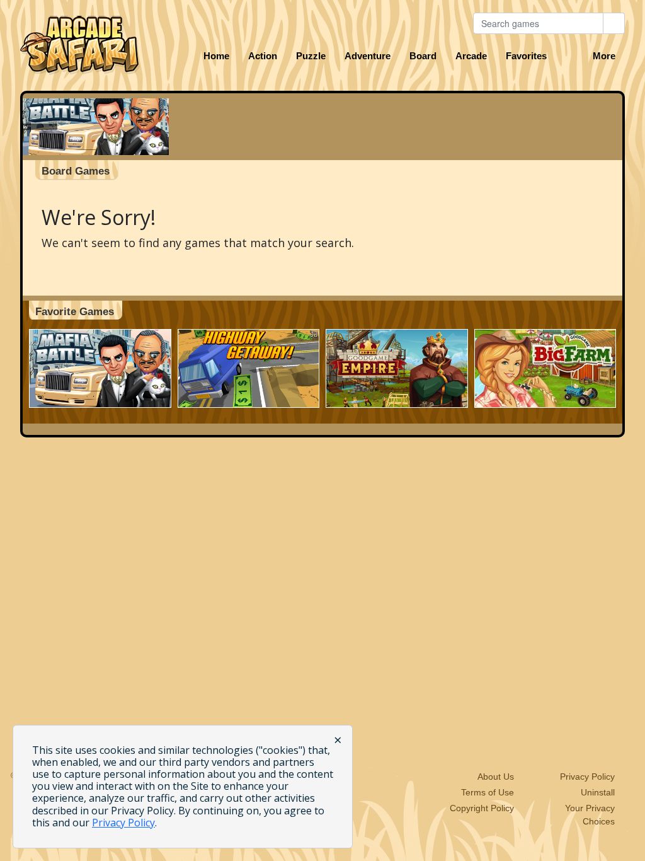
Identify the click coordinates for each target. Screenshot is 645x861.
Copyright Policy (482, 808)
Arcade (471, 56)
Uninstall (598, 792)
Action (262, 56)
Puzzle (311, 56)
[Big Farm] (545, 368)
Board (423, 56)
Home (216, 56)
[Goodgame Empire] (397, 368)
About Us (495, 776)
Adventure (368, 56)
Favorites (526, 56)
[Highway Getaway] (249, 368)
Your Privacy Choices (590, 814)
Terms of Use (487, 792)
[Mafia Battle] (100, 368)
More (604, 56)
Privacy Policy (587, 776)
